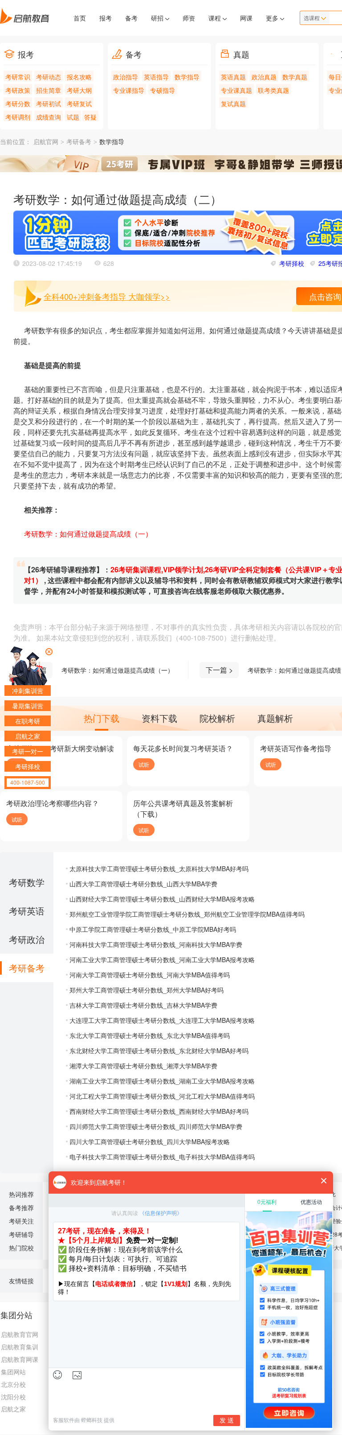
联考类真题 (273, 90)
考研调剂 (17, 116)
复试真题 (233, 103)
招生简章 (48, 90)
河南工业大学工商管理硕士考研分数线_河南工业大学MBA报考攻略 (162, 959)
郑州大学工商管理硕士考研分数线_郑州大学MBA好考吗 (146, 990)
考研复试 (79, 103)
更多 (273, 17)
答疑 (90, 116)
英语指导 (156, 76)
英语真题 (233, 76)
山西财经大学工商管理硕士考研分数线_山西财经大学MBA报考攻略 (162, 899)
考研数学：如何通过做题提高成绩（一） (117, 670)
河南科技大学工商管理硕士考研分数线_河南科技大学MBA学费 (155, 944)
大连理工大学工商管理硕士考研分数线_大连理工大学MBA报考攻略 (162, 1020)
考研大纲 (79, 90)
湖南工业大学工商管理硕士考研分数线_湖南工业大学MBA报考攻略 (162, 1081)
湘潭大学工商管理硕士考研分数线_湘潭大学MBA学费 (143, 1066)
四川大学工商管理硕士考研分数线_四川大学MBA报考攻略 (149, 1141)
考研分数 (17, 103)
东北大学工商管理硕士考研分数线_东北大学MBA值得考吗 (149, 1035)
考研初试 (48, 103)
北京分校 (13, 1384)
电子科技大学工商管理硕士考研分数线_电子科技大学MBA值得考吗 (162, 1157)
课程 (215, 17)
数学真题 (294, 76)
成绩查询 (48, 116)
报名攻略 (79, 76)
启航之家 (13, 1409)
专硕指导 (162, 90)
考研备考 (78, 142)
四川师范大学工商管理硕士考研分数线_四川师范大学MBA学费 (155, 1126)
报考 (105, 17)
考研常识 (17, 76)
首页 (79, 17)
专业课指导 (128, 90)
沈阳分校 (13, 1397)
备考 (131, 17)
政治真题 (264, 76)
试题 (73, 116)
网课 (246, 17)
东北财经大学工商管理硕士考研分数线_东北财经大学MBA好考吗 (158, 1050)
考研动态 (48, 76)
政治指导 (125, 76)
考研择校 (291, 263)
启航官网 (45, 142)
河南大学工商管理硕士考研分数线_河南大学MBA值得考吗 (149, 975)
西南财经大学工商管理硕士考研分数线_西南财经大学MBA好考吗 (158, 1111)
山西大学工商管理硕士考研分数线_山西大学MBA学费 (143, 884)
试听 (143, 764)
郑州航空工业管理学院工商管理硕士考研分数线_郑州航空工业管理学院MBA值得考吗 (187, 914)
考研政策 (17, 90)
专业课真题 (236, 90)
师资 (189, 17)
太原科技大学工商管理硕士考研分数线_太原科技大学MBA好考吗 (158, 868)
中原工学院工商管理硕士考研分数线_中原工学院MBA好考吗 (152, 929)
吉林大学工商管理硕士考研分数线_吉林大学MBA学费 (143, 1005)
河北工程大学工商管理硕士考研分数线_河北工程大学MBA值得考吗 (162, 1096)
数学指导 (187, 76)
